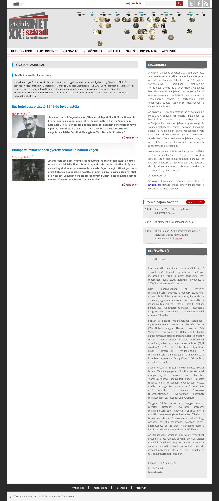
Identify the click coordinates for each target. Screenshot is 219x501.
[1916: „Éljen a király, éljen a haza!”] (99, 45)
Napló (130, 51)
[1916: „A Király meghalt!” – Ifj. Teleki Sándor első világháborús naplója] (99, 33)
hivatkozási (154, 184)
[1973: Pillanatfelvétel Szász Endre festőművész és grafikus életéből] (171, 39)
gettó (30, 82)
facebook (198, 3)
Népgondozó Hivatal (42, 89)
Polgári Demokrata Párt (25, 95)
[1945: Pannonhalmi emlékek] (136, 27)
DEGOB (95, 85)
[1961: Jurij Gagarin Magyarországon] (156, 27)
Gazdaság (70, 51)
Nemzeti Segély (21, 89)
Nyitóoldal (78, 487)
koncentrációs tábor (45, 82)
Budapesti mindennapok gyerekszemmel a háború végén (55, 150)
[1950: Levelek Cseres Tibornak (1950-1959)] (142, 39)
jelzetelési (193, 181)
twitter (191, 3)
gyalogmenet (76, 82)
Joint (103, 85)
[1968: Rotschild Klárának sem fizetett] (164, 21)
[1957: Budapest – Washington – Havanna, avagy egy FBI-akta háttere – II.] (151, 21)
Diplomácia (148, 51)
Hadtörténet (47, 51)
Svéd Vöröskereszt (106, 92)
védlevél (90, 92)
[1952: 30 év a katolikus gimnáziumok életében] (144, 33)
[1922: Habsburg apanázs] (107, 21)
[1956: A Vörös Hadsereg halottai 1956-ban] (149, 27)
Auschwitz (104, 89)
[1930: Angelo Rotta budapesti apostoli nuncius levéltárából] (117, 21)
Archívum (169, 51)
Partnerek (121, 487)
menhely (36, 85)
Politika (114, 51)
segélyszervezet (22, 85)
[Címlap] (28, 25)
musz (65, 92)
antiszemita (91, 89)
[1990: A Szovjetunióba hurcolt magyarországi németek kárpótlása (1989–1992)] (192, 21)
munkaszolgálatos (94, 82)
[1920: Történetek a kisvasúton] (104, 27)
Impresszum (100, 487)
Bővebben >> (130, 137)
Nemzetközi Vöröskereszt (120, 85)
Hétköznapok (21, 51)
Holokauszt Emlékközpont (41, 92)
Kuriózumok (93, 51)
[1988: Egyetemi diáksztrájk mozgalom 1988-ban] (189, 33)
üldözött (123, 82)
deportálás (62, 82)
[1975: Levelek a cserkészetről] (173, 21)
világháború (19, 82)
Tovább (171, 213)
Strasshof (116, 89)
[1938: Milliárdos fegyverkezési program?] (127, 33)
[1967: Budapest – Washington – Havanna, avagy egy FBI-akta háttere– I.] (163, 27)
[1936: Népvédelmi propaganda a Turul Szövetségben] (124, 21)
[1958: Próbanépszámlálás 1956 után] (152, 39)
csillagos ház (77, 92)
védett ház (123, 92)
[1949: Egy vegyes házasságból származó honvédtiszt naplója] (141, 21)
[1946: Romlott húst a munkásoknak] (137, 39)
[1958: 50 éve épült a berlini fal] (152, 33)
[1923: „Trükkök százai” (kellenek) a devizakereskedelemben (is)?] (108, 27)
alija (59, 92)
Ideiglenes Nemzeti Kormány (69, 89)
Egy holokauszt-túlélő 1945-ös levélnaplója (45, 106)
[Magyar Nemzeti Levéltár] (18, 6)
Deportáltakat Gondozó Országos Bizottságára (66, 85)
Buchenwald (20, 92)
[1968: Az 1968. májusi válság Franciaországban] (164, 33)
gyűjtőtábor (111, 82)
